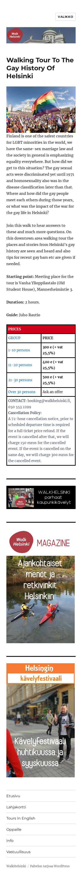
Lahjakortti (16, 807)
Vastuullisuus (18, 852)
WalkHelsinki (16, 866)
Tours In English (20, 818)
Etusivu (13, 796)
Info (9, 840)
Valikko (65, 16)
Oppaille (13, 829)
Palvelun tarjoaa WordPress (50, 866)
